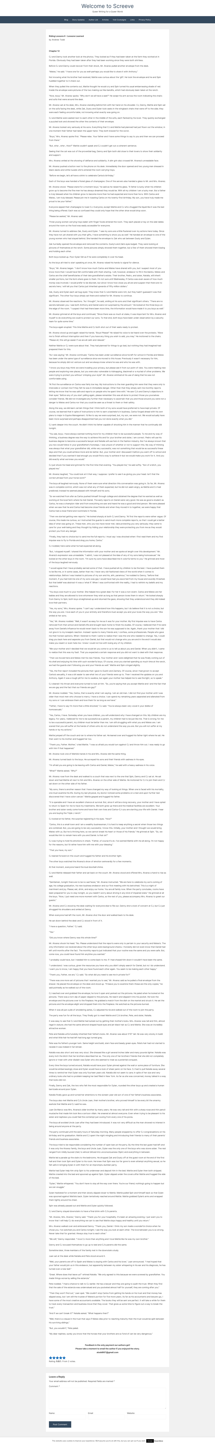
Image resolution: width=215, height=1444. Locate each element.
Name (52, 1413)
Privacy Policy (145, 20)
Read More (158, 1441)
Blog (66, 20)
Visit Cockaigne (119, 20)
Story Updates (78, 20)
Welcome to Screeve (107, 6)
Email (90, 1413)
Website (130, 1413)
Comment (54, 1386)
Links (132, 20)
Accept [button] (150, 1441)
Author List (93, 20)
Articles (105, 20)
